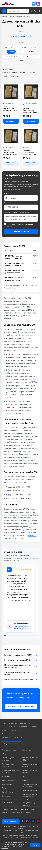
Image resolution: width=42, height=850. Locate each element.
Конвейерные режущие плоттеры (10, 771)
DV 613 (21, 52)
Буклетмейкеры (7, 784)
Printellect (25, 780)
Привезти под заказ (11, 164)
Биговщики (6, 776)
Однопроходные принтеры (8, 759)
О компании (14, 810)
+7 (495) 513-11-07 (15, 730)
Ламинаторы (26, 750)
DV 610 (11, 52)
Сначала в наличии (19, 73)
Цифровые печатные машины (29, 771)
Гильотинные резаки (9, 780)
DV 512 (34, 47)
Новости (28, 813)
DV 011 (26, 56)
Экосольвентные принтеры (8, 765)
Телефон (7, 203)
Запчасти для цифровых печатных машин (10, 801)
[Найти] (26, 11)
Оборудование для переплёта (29, 804)
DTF (23, 776)
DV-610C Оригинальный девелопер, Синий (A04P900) (10, 152)
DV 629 (31, 52)
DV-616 (7, 56)
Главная (4, 17)
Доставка (24, 810)
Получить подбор (21, 231)
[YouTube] (38, 821)
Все (6, 47)
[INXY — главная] (8, 3)
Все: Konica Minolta (21, 36)
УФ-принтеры (7, 754)
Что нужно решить (16, 212)
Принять (35, 845)
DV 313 (16, 56)
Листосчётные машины (30, 754)
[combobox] (15, 11)
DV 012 (36, 56)
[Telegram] (34, 4)
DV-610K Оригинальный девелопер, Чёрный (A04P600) (30, 110)
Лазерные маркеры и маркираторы (29, 785)
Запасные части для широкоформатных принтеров (29, 796)
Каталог (11, 17)
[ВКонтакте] (33, 821)
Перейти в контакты (11, 744)
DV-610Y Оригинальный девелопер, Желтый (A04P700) (10, 108)
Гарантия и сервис (8, 813)
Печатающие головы (29, 790)
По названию (15, 76)
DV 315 (24, 47)
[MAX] (38, 4)
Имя (5, 194)
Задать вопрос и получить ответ (21, 707)
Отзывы (20, 813)
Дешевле (32, 73)
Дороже (5, 76)
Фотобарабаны (7, 792)
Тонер (4, 788)
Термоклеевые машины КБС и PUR (30, 759)
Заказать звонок (10, 821)
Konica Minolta (20, 17)
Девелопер (6, 796)
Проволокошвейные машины (29, 765)
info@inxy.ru (13, 734)
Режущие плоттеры (9, 750)
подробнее (5, 848)
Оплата (32, 810)
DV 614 (14, 47)
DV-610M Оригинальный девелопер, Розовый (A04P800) (30, 152)
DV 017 (21, 61)
